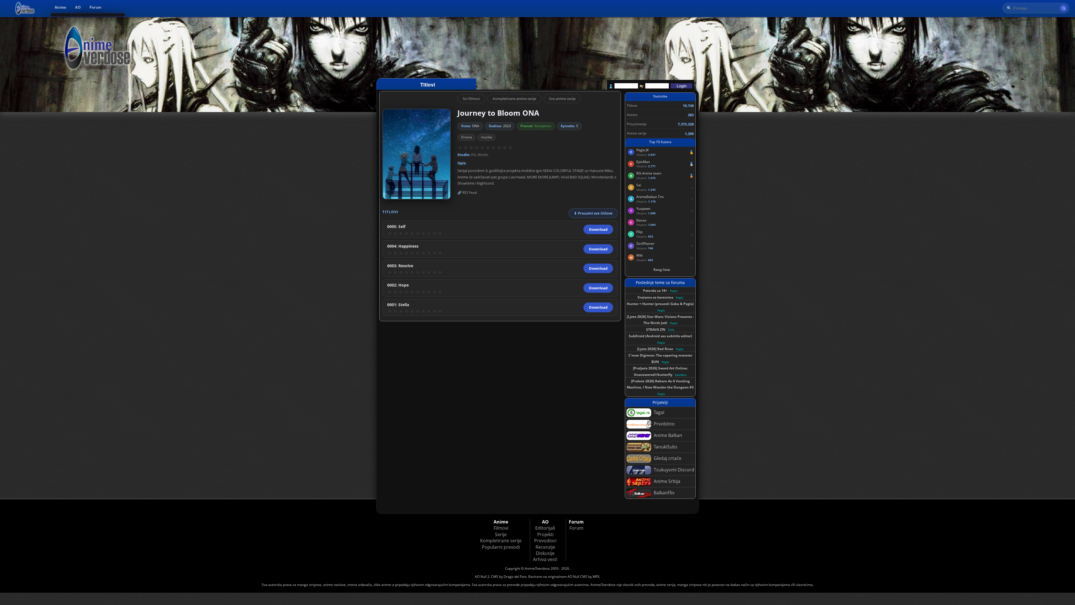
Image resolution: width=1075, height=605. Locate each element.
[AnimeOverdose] (25, 8)
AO (78, 7)
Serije (501, 534)
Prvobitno (664, 424)
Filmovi (501, 528)
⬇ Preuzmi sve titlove (593, 213)
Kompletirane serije (501, 540)
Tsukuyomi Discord (673, 470)
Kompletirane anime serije (514, 98)
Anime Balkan (667, 435)
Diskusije (545, 553)
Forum (95, 7)
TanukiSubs (665, 447)
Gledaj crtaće (667, 458)
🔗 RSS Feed (467, 192)
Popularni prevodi (501, 547)
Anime (60, 7)
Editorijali (545, 528)
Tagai (658, 412)
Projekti (545, 534)
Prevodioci (545, 540)
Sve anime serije (562, 98)
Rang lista (661, 269)
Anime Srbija (666, 481)
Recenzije (545, 547)
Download (598, 229)
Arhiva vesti (545, 559)
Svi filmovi (471, 98)
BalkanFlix (663, 493)
